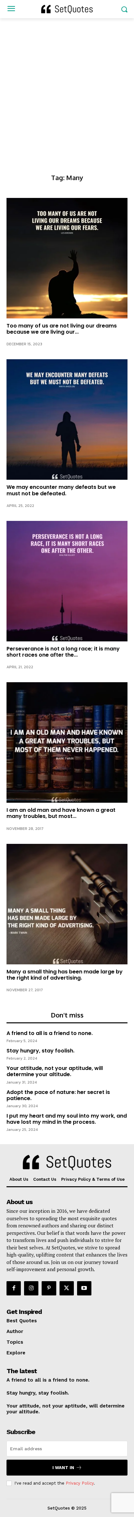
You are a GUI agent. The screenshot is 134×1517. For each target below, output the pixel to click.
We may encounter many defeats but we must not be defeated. (61, 490)
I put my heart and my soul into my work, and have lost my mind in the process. (67, 1119)
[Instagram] (31, 1288)
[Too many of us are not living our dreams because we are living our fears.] (67, 258)
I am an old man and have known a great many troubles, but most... (61, 813)
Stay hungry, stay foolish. (40, 1050)
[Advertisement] (67, 88)
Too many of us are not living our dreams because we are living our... (62, 329)
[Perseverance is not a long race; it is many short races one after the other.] (67, 581)
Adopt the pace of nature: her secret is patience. (58, 1095)
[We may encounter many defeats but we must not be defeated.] (67, 419)
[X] (67, 1288)
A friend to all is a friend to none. (50, 1033)
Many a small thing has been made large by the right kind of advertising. (65, 975)
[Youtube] (84, 1288)
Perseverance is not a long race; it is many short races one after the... (63, 652)
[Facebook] (14, 1288)
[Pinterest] (49, 1288)
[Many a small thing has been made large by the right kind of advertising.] (67, 904)
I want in (63, 1467)
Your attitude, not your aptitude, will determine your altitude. (55, 1071)
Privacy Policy (80, 1483)
